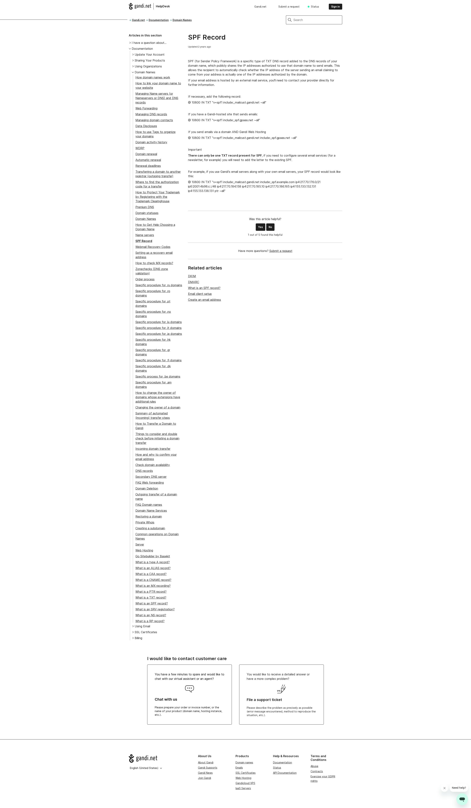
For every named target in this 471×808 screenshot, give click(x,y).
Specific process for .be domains (157, 376)
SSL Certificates (146, 632)
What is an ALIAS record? (153, 568)
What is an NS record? (150, 615)
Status (315, 6)
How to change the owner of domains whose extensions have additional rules (157, 397)
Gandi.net (260, 6)
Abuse (314, 766)
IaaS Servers (243, 788)
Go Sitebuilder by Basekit (152, 556)
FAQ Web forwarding (149, 482)
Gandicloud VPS (245, 783)
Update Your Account (149, 54)
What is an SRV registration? (155, 609)
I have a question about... (149, 43)
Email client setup (200, 294)
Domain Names (182, 20)
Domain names (244, 762)
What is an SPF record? (151, 603)
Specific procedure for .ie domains (158, 334)
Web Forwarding (146, 108)
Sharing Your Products (150, 60)
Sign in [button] (335, 6)
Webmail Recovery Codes (152, 247)
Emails (239, 767)
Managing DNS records (151, 114)
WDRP (139, 148)
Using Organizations (148, 66)
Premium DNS (144, 207)
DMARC (193, 282)
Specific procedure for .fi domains (158, 360)
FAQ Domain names (148, 504)
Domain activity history (151, 142)
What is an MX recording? (153, 586)
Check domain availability (152, 465)
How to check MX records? (154, 263)
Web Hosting (144, 550)
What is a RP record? (149, 621)
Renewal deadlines (148, 166)
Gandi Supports (207, 767)
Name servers (144, 235)
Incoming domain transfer (152, 449)
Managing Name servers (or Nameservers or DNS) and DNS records (156, 98)
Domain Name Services (151, 510)
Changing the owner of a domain (157, 407)
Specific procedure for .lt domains (158, 328)
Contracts (317, 771)
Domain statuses (146, 213)
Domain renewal (146, 154)
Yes (260, 227)
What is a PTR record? (151, 591)
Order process (145, 279)
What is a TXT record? (150, 597)
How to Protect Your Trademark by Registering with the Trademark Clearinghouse (157, 196)
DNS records (144, 471)
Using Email (142, 626)
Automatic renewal (148, 160)
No (270, 227)
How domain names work (152, 77)
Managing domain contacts (154, 120)
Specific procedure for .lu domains (158, 322)
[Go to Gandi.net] (160, 758)
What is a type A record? (152, 562)
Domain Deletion (146, 488)
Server (139, 544)
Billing (138, 638)
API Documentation (285, 772)
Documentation (159, 20)
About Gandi (205, 762)
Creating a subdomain (150, 528)
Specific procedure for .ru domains (158, 285)
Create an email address (204, 300)
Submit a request (289, 6)
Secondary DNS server (151, 477)
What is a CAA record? (151, 574)
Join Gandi (204, 777)
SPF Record (143, 241)
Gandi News (205, 772)
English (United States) (144, 768)
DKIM (192, 276)
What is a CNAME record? (153, 580)
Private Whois (144, 522)
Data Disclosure (146, 126)
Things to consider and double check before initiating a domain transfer (157, 438)
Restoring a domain (148, 516)
